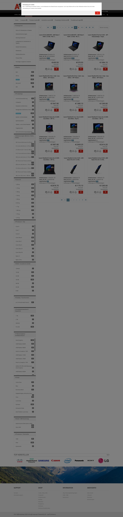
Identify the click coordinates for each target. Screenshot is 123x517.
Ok (97, 13)
